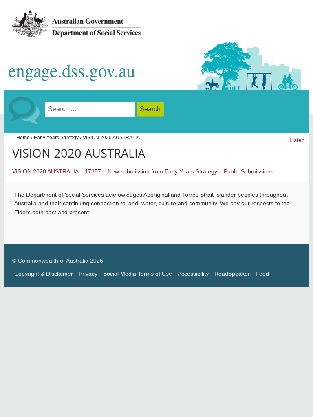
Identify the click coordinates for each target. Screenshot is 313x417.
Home (23, 137)
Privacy (88, 274)
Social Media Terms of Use (137, 274)
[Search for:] (91, 109)
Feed (262, 274)
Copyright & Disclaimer (43, 274)
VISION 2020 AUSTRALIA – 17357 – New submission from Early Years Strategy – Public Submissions (142, 172)
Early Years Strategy (56, 137)
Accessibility (193, 274)
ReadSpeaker (232, 274)
